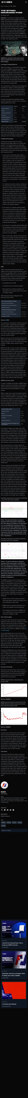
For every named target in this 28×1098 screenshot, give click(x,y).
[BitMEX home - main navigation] (6, 2)
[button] (26, 2)
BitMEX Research (5, 816)
